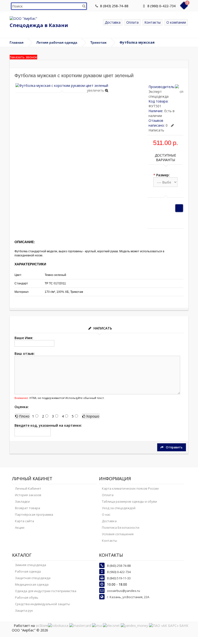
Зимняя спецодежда (30, 565)
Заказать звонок (23, 57)
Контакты (152, 22)
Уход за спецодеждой (118, 508)
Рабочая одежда (28, 571)
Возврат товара (27, 508)
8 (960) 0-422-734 (161, 6)
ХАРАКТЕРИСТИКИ (30, 264)
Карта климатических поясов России (130, 488)
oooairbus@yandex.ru (123, 591)
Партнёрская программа (34, 514)
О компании (176, 22)
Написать (156, 130)
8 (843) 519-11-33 (119, 578)
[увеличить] (61, 85)
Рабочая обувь (26, 597)
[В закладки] (179, 208)
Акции (19, 527)
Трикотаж (98, 42)
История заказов (28, 495)
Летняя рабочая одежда (56, 42)
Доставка (112, 22)
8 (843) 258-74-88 (114, 6)
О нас (106, 514)
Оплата (132, 22)
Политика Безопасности (120, 527)
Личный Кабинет (28, 488)
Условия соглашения (118, 534)
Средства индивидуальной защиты (42, 604)
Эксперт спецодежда (158, 94)
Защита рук (24, 610)
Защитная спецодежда (32, 578)
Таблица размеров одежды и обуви (129, 501)
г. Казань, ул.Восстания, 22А (128, 597)
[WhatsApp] (136, 6)
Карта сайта (24, 521)
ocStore (42, 625)
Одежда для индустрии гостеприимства (45, 591)
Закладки (22, 501)
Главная (16, 42)
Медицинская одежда (32, 584)
